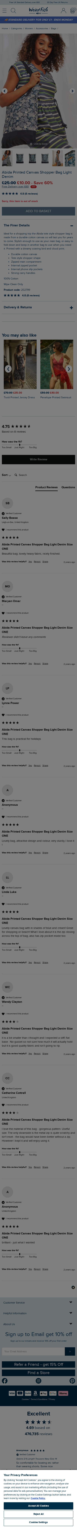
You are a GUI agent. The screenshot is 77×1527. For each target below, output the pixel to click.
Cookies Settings (38, 1522)
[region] (38, 1498)
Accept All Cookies (38, 1505)
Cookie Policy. (38, 1498)
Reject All (38, 1514)
